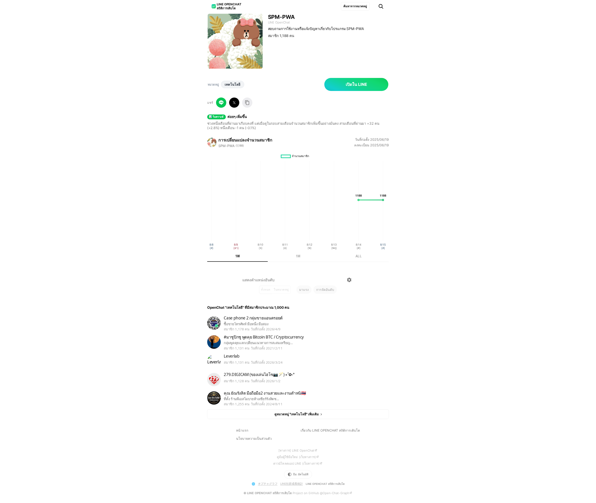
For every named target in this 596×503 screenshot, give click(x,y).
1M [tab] (298, 256)
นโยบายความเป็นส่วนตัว (254, 438)
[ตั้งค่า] (349, 280)
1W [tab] (237, 256)
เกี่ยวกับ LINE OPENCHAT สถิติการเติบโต (330, 430)
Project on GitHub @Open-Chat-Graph (321, 493)
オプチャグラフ (268, 483)
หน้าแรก (242, 430)
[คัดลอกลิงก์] (247, 102)
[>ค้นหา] (380, 6)
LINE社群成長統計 (291, 483)
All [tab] (359, 256)
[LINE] (221, 102)
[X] (234, 102)
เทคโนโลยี (232, 84)
